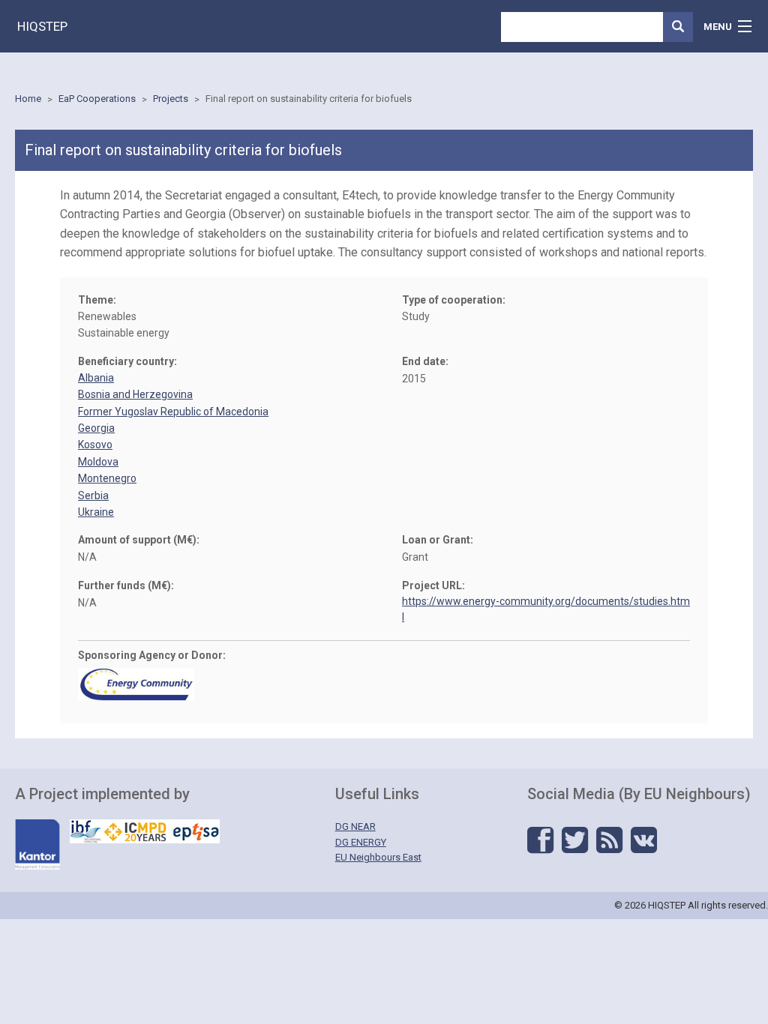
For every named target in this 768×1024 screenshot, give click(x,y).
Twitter (575, 840)
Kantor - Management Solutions (37, 844)
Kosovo (95, 445)
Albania (96, 378)
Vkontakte (644, 840)
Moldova (98, 462)
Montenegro (107, 478)
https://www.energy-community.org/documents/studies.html (546, 609)
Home (28, 98)
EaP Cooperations (97, 98)
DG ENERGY (360, 842)
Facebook (540, 840)
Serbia (93, 496)
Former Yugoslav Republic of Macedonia (173, 412)
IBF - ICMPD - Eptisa (145, 831)
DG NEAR (355, 826)
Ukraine (96, 512)
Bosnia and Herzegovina (135, 394)
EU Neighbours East (378, 857)
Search (678, 27)
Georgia (96, 428)
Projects (170, 98)
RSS (609, 840)
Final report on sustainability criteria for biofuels (309, 98)
